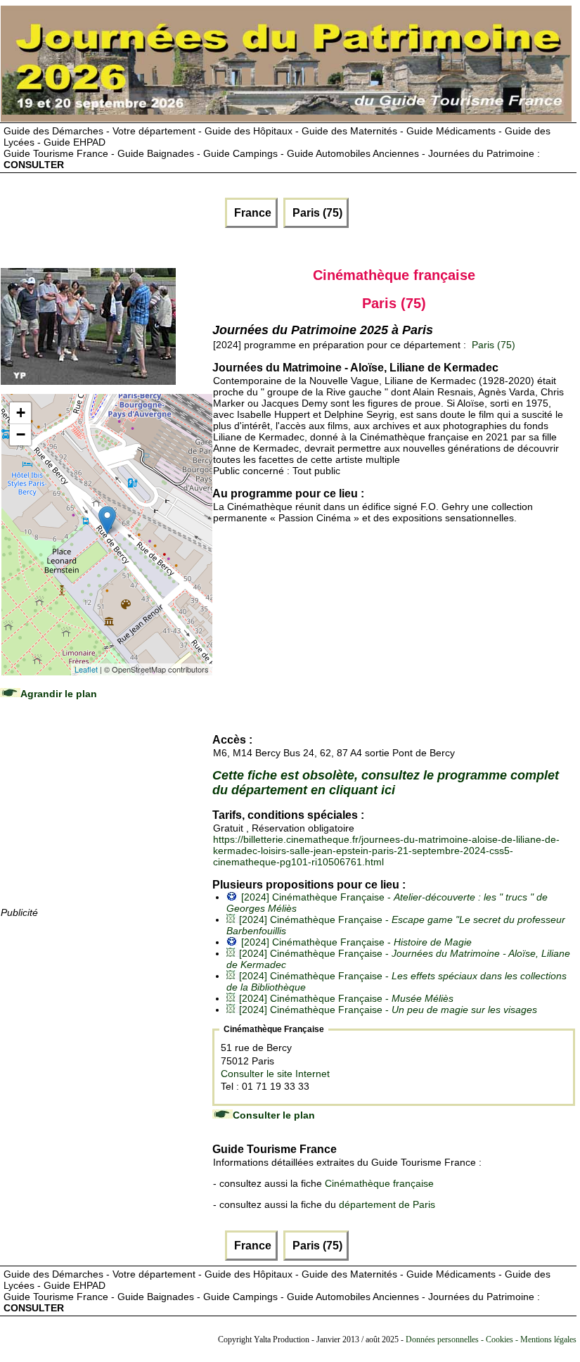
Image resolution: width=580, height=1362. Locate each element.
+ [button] (20, 412)
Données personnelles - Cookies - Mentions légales (491, 1339)
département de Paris (387, 1204)
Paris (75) (316, 213)
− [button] (20, 434)
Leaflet (86, 669)
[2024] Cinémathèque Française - (356, 942)
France (251, 213)
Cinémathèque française (379, 1183)
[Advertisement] (106, 817)
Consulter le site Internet (275, 1073)
